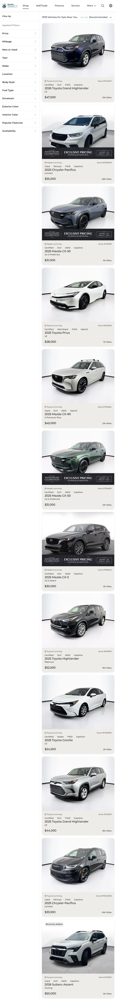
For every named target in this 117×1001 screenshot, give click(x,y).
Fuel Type (8, 90)
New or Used (9, 49)
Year (5, 58)
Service (75, 5)
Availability (9, 131)
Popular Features (12, 123)
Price (5, 33)
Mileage (7, 41)
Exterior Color (10, 106)
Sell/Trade (42, 5)
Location (7, 74)
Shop (26, 5)
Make (5, 66)
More (90, 5)
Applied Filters (11, 25)
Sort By (84, 17)
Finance (59, 5)
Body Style (8, 82)
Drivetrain (8, 98)
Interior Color (10, 114)
